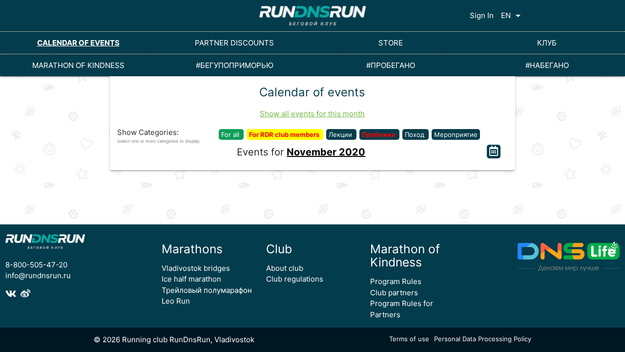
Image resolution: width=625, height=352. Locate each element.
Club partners (394, 292)
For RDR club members (285, 134)
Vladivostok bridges (196, 268)
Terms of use (409, 339)
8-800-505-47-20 (36, 264)
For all (231, 134)
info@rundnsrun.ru (38, 275)
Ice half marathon (191, 279)
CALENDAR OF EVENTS (78, 42)
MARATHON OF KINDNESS (78, 65)
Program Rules (395, 281)
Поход (415, 134)
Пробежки (379, 134)
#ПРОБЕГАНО (390, 65)
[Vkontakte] (13, 294)
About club (284, 268)
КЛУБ (547, 42)
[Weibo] (27, 294)
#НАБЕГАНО (547, 65)
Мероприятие (456, 134)
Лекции (341, 134)
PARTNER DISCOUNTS (234, 42)
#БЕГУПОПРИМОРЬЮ (234, 65)
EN (512, 16)
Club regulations (294, 279)
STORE (390, 42)
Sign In (482, 15)
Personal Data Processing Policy (482, 339)
